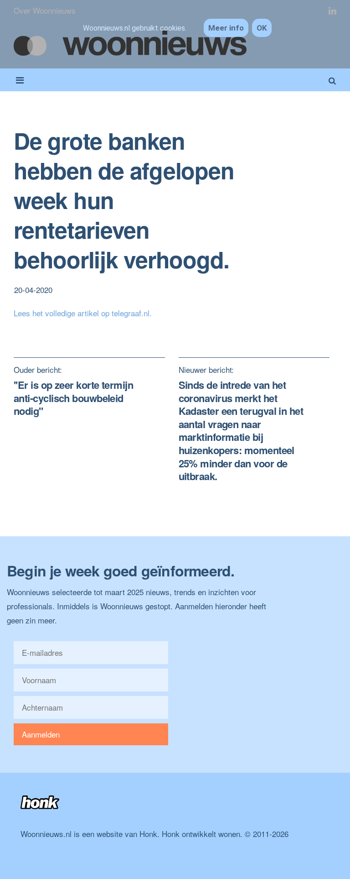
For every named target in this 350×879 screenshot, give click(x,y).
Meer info (226, 27)
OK (262, 27)
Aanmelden (41, 734)
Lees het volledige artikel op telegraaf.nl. (83, 313)
